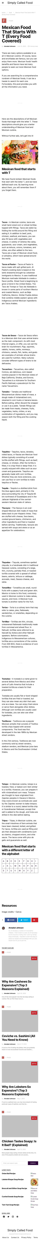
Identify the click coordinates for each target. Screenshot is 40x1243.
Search (33, 1163)
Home (3, 12)
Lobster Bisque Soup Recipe (13, 1179)
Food (10, 12)
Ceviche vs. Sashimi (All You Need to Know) (18, 1038)
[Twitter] (8, 1217)
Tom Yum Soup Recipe (10, 1205)
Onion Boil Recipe (8, 1173)
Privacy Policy (26, 1237)
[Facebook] (4, 1217)
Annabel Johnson (9, 46)
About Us (5, 1237)
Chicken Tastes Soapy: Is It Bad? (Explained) (19, 1143)
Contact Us (15, 1237)
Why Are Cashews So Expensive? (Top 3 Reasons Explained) (17, 985)
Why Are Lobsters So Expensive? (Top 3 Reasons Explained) (16, 1090)
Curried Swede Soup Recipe (13, 1197)
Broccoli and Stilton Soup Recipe (14, 1188)
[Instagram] (13, 1217)
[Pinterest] (17, 1217)
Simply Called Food (20, 2)
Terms (35, 1237)
